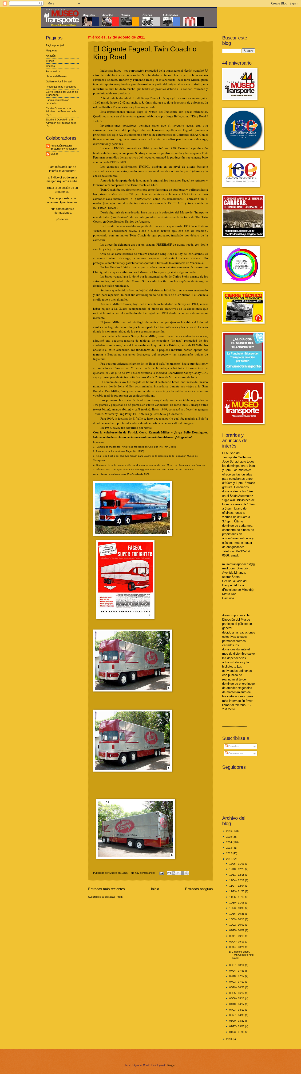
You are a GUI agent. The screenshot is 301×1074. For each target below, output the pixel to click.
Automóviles (53, 71)
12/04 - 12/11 (237, 880)
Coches (50, 66)
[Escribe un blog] (173, 873)
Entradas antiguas (199, 889)
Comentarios (235, 753)
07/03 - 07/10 (237, 981)
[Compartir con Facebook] (182, 873)
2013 (229, 847)
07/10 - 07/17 (237, 976)
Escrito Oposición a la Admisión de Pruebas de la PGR (61, 111)
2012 (229, 853)
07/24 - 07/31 (237, 970)
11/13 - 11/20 (237, 891)
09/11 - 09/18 (237, 936)
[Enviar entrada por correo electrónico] (161, 872)
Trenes (50, 60)
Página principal (55, 45)
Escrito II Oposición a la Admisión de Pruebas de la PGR (61, 122)
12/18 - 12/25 (237, 869)
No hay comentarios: (143, 872)
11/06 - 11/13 (237, 897)
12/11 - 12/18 (237, 874)
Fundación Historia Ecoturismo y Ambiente (64, 147)
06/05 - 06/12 (237, 993)
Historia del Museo (56, 76)
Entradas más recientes (106, 889)
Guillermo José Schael (58, 81)
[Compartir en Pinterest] (187, 873)
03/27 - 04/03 (237, 1015)
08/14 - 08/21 (237, 947)
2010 (229, 1039)
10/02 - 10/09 (237, 924)
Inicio (155, 889)
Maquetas (51, 50)
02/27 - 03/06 (237, 1026)
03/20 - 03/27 (237, 1020)
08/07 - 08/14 (237, 965)
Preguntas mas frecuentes (61, 86)
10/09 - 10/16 (237, 919)
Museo (54, 153)
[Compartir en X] (178, 873)
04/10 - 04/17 (237, 1004)
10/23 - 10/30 (237, 908)
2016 (229, 831)
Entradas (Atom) (114, 896)
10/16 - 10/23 (237, 913)
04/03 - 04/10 (237, 1009)
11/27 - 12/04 (237, 885)
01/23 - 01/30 (237, 1032)
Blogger (171, 1065)
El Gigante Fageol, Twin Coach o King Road (241, 954)
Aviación (50, 55)
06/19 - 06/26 (237, 987)
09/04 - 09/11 (237, 941)
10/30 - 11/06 (237, 902)
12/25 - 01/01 (237, 863)
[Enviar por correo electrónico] (169, 873)
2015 (229, 836)
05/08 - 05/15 (237, 998)
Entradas (233, 746)
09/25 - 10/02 (237, 930)
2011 (229, 859)
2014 (229, 842)
